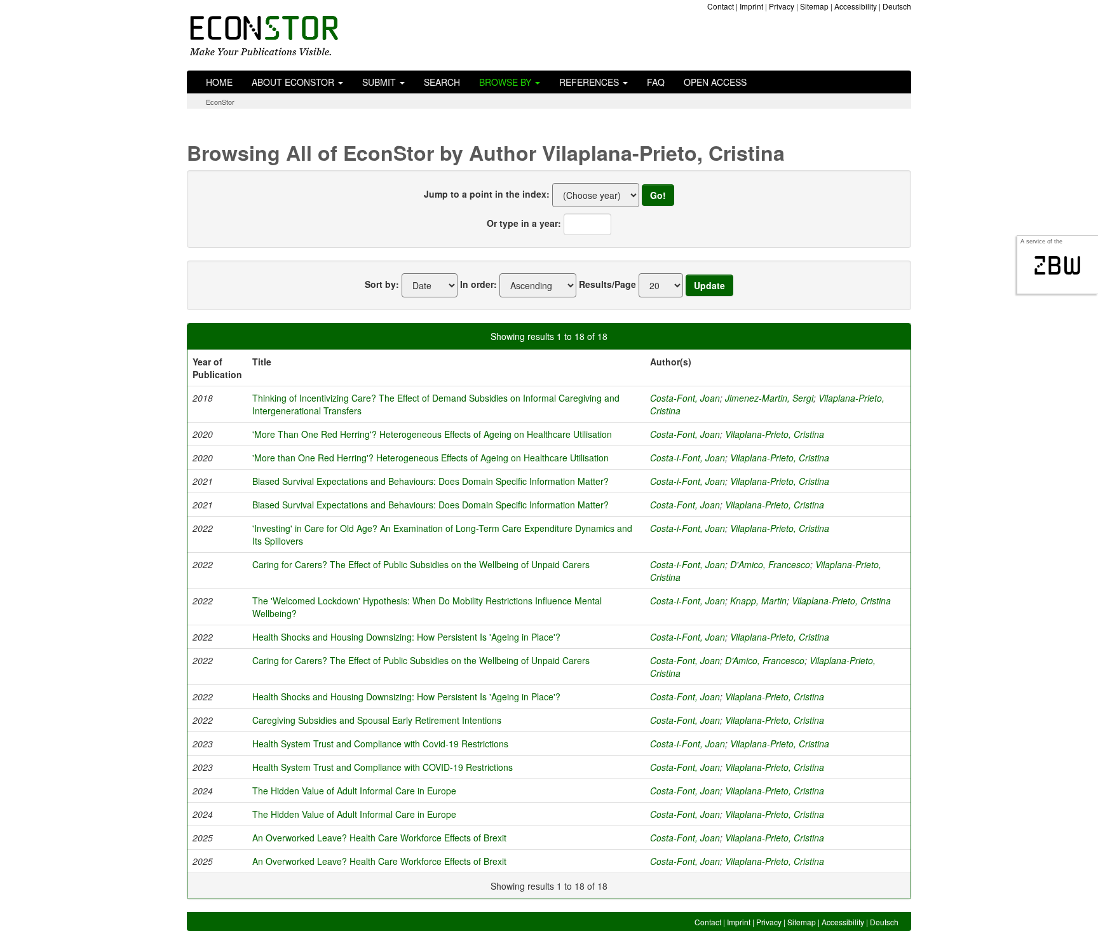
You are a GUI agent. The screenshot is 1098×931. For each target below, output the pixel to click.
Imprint (751, 6)
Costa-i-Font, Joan (687, 457)
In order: (478, 284)
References (590, 82)
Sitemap (814, 6)
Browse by (506, 82)
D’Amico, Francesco (764, 660)
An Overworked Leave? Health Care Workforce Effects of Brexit (379, 837)
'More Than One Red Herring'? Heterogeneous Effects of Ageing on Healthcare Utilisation (432, 434)
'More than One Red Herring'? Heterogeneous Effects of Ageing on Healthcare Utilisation (430, 457)
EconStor (220, 102)
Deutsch (897, 6)
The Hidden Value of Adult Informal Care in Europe (354, 790)
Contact (720, 6)
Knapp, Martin (758, 600)
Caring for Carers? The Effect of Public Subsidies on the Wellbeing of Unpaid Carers (421, 564)
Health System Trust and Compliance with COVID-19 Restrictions (382, 767)
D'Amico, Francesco (770, 564)
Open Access (715, 82)
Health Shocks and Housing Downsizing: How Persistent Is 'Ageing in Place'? (406, 636)
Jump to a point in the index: (487, 193)
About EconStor (294, 82)
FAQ (656, 82)
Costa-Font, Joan (685, 397)
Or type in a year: (524, 223)
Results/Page (607, 284)
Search (442, 82)
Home (219, 82)
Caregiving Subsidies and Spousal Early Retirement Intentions (376, 720)
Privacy (781, 6)
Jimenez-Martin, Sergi (769, 397)
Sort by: (382, 284)
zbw (1057, 266)
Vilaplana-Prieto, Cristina (774, 434)
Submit (380, 82)
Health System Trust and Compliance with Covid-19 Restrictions (380, 743)
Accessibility (855, 6)
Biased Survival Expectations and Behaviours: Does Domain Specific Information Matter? (430, 481)
